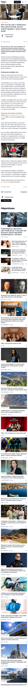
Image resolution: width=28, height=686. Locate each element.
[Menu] (25, 2)
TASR (2, 236)
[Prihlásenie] (22, 2)
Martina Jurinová (4, 526)
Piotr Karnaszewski (15, 272)
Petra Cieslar (3, 619)
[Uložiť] (26, 41)
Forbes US (3, 574)
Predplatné (17, 2)
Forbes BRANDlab (15, 263)
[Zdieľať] (24, 41)
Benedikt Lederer (4, 457)
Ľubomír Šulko (4, 414)
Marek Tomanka (4, 550)
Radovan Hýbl (4, 369)
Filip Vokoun (3, 299)
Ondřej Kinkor (15, 255)
